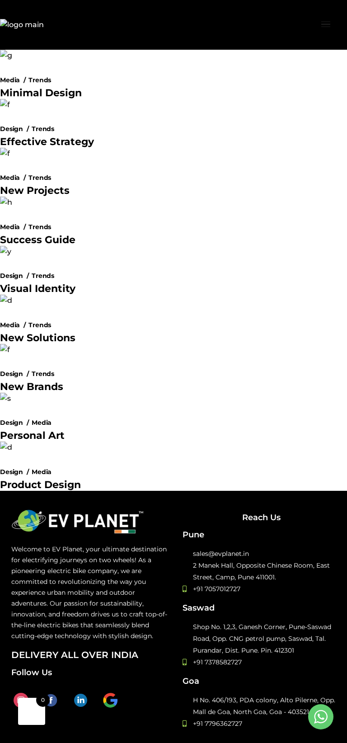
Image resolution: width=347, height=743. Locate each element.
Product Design (40, 485)
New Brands (31, 387)
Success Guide (37, 240)
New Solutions (37, 338)
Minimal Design (41, 93)
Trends (39, 80)
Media (10, 80)
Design (11, 129)
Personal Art (32, 435)
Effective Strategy (47, 142)
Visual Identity (37, 288)
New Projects (35, 190)
